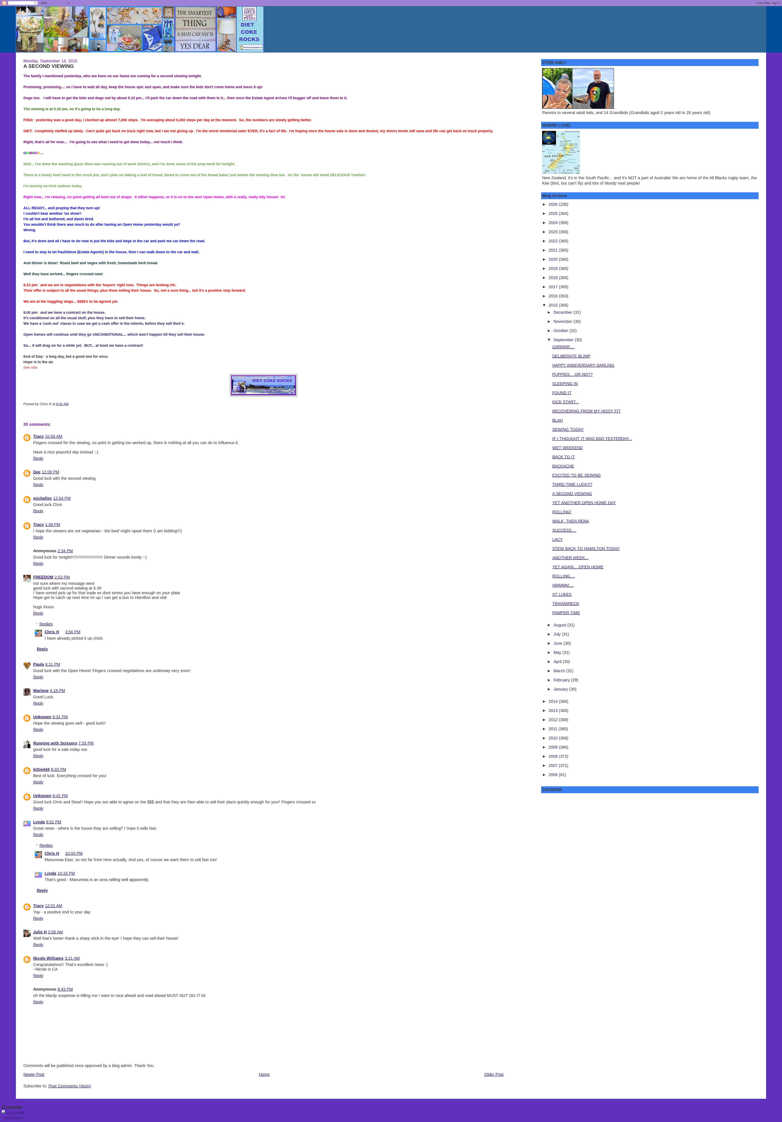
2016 (554, 296)
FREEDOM (43, 577)
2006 (554, 774)
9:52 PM (53, 822)
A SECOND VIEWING (48, 66)
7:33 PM (86, 743)
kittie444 (41, 769)
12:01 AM (53, 905)
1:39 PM (52, 524)
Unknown (42, 717)
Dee (37, 472)
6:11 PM (52, 664)
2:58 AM (55, 932)
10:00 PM (74, 853)
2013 (554, 710)
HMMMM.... (563, 585)
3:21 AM (72, 958)
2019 (554, 268)
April (558, 661)
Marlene (41, 690)
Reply (38, 458)
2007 (554, 765)
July (558, 634)
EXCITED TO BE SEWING (576, 475)
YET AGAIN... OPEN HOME (577, 567)
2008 (554, 756)
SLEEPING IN (565, 383)
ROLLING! (561, 512)
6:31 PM (60, 717)
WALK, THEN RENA (570, 521)
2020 (554, 259)
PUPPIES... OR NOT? (572, 374)
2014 (554, 701)
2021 (554, 250)
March (560, 671)
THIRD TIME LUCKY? (572, 484)
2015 (554, 305)
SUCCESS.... (564, 530)
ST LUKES (562, 594)
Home (264, 1074)
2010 (554, 738)
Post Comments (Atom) (69, 1086)
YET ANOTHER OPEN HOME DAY (584, 502)
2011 (553, 729)
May (558, 652)
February (562, 680)
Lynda (39, 822)
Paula (38, 664)
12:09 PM (50, 472)
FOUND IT (561, 392)
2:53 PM (62, 577)
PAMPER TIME (566, 612)
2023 (554, 232)
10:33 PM (66, 873)
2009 (554, 747)
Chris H (52, 632)
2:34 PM (65, 551)
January (561, 689)
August (560, 625)
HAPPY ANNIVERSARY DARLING (583, 365)
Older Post (494, 1074)
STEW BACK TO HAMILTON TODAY (586, 548)
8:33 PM (58, 769)
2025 (554, 213)
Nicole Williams (48, 958)
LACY (557, 539)
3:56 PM (72, 632)
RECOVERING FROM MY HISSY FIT (586, 411)
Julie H (40, 932)
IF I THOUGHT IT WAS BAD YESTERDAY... (592, 438)
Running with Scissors (55, 743)
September (564, 340)
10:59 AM (53, 436)
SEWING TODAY (568, 429)
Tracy (38, 436)
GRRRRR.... (563, 347)
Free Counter (13, 1118)
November (563, 321)
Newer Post (33, 1074)
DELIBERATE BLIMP (571, 356)
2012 (554, 719)
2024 (554, 222)
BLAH (557, 420)
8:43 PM (65, 989)
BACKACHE (563, 466)
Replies (46, 624)
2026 (554, 204)
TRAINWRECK (565, 603)
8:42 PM (60, 795)
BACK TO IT (563, 457)
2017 (554, 287)
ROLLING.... (563, 576)
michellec (42, 498)
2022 (554, 241)
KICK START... (565, 402)
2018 (554, 277)
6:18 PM (57, 690)
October (561, 330)
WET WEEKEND (567, 448)
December (563, 312)
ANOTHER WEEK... (570, 558)
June (558, 643)
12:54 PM (62, 498)
